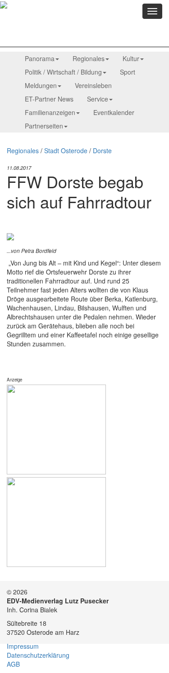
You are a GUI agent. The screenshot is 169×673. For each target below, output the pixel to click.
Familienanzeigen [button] (50, 112)
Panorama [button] (40, 58)
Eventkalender (113, 112)
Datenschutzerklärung (38, 655)
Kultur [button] (131, 58)
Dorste (102, 150)
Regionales (23, 150)
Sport (127, 71)
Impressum (23, 646)
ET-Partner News (49, 98)
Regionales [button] (89, 58)
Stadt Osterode (65, 150)
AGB (13, 664)
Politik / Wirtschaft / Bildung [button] (63, 71)
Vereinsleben (93, 85)
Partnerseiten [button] (44, 125)
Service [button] (97, 98)
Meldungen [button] (41, 85)
